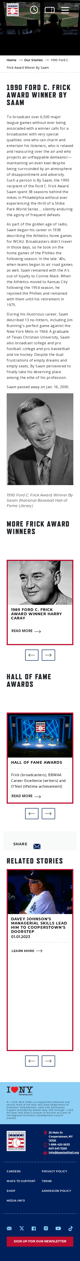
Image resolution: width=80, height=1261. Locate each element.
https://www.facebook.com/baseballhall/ (33, 1228)
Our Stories (33, 60)
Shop (11, 1191)
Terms (47, 1181)
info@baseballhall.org (64, 1152)
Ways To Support (21, 1181)
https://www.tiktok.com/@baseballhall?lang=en (70, 1228)
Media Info (16, 1201)
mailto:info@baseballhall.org (9, 1228)
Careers (14, 1171)
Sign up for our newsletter (40, 1241)
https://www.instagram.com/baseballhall (45, 1228)
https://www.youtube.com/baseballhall (58, 1228)
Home (12, 60)
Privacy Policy (54, 1171)
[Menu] (65, 9)
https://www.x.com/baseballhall (21, 1228)
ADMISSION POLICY (56, 1191)
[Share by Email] (37, 846)
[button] (31, 655)
